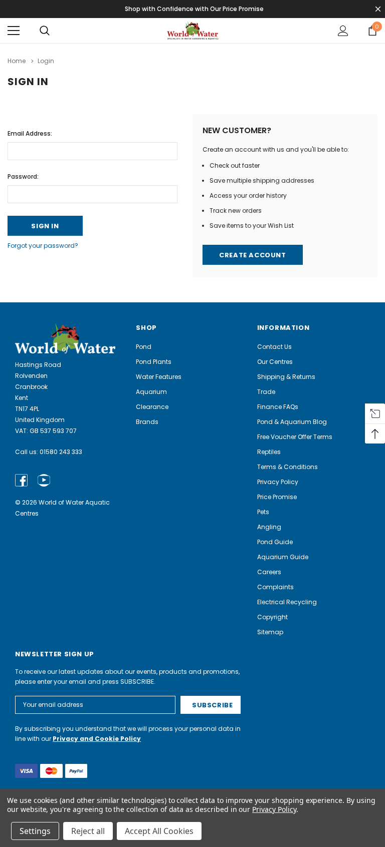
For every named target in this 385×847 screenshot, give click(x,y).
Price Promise (277, 497)
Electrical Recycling (287, 602)
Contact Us (274, 346)
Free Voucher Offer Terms (294, 437)
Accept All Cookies (159, 830)
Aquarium (151, 391)
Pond (143, 346)
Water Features (158, 376)
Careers (269, 572)
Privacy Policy (277, 482)
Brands (147, 421)
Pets (263, 512)
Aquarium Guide (282, 557)
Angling (269, 527)
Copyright (272, 617)
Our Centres (275, 361)
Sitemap (270, 632)
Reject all (88, 830)
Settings (35, 830)
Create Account (252, 255)
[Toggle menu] (14, 31)
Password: (23, 176)
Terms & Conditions (287, 467)
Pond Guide (275, 542)
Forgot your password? (43, 245)
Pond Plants (153, 361)
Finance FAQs (277, 406)
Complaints (275, 587)
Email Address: (30, 133)
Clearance (152, 406)
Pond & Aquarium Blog (292, 421)
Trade (266, 391)
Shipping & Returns (286, 376)
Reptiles (269, 452)
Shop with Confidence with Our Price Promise (194, 9)
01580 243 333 (61, 452)
